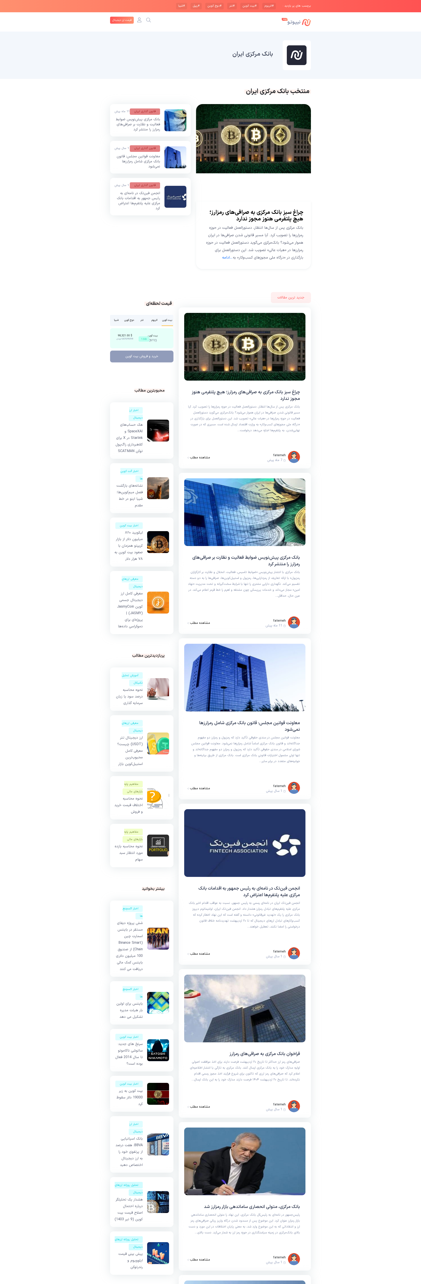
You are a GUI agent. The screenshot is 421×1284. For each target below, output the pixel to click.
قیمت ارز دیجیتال (122, 20)
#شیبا (181, 6)
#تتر (232, 6)
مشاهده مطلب (199, 457)
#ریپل (196, 6)
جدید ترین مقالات (290, 297)
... (227, 258)
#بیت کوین (250, 6)
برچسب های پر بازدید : (297, 6)
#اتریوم (269, 6)
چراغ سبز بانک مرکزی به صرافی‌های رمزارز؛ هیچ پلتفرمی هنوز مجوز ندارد (256, 215)
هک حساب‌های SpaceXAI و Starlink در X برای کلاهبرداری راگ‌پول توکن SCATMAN (129, 438)
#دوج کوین (214, 6)
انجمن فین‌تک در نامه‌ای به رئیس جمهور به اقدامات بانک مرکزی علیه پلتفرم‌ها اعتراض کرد (138, 201)
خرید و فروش (141, 356)
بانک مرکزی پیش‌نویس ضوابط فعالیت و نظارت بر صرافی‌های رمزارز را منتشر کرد (138, 124)
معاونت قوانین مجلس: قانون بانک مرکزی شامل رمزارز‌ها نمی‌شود (138, 161)
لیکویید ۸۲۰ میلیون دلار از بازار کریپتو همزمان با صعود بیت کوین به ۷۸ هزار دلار (128, 546)
